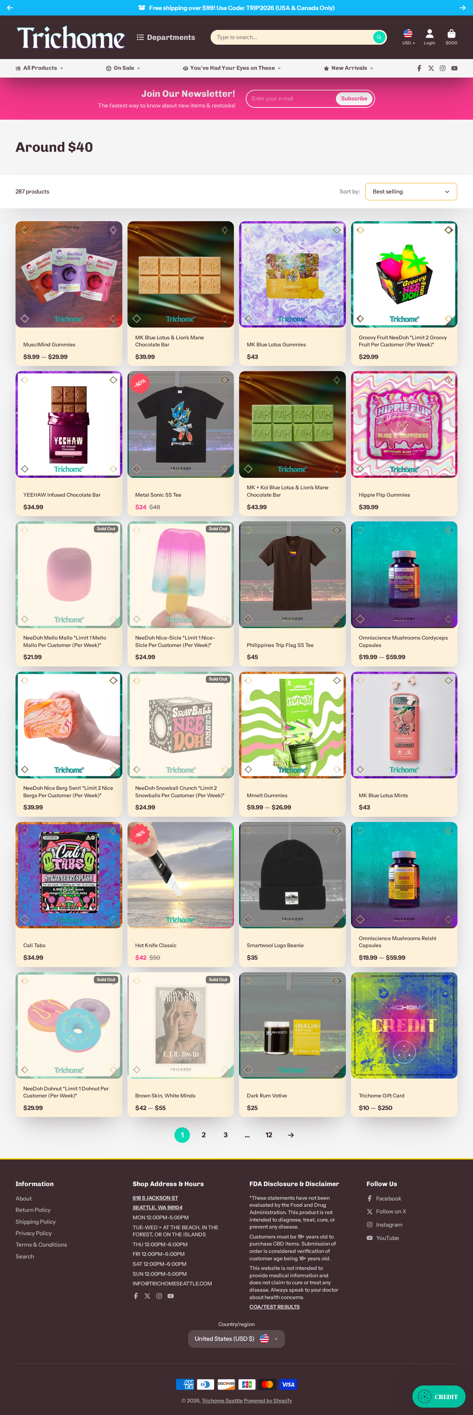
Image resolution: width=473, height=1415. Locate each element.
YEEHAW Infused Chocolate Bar (69, 443)
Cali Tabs (69, 894)
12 (269, 1135)
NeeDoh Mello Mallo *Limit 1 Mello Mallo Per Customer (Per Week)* (69, 594)
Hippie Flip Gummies (404, 443)
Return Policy (33, 1209)
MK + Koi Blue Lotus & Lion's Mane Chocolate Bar (292, 443)
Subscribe (354, 98)
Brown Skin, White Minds (180, 1044)
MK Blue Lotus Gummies (292, 293)
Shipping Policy (36, 1221)
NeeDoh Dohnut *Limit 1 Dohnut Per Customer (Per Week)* (69, 1044)
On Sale (124, 68)
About (24, 1198)
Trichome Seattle (222, 1400)
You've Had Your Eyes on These (232, 68)
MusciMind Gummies (69, 293)
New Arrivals (349, 68)
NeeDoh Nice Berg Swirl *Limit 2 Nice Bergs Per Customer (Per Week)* (69, 744)
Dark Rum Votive (292, 1044)
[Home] (71, 37)
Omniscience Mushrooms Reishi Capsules (404, 894)
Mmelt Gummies (292, 744)
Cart (451, 37)
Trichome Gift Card (404, 1044)
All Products (40, 68)
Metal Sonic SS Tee (180, 443)
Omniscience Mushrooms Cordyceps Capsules (404, 594)
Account (429, 37)
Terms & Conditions (41, 1244)
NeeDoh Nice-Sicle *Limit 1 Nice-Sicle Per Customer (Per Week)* (180, 594)
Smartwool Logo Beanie (292, 894)
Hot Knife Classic (180, 894)
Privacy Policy (34, 1233)
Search (25, 1256)
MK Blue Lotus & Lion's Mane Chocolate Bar (180, 293)
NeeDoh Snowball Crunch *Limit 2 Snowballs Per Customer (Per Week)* (180, 744)
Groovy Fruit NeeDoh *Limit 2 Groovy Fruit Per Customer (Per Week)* (404, 293)
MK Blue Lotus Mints (404, 744)
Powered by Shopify (268, 1400)
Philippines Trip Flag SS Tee (292, 594)
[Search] (379, 37)
